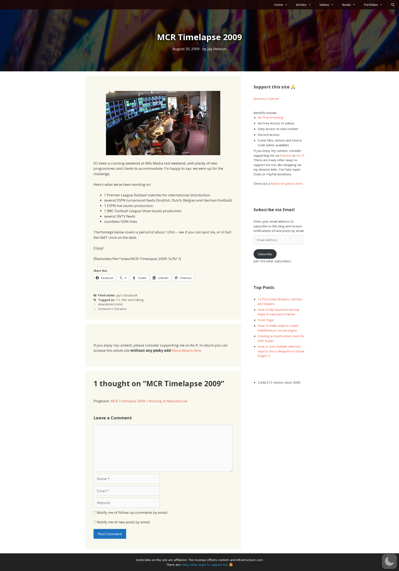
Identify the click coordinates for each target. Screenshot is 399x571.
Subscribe (265, 254)
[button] (389, 561)
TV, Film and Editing (130, 300)
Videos (324, 4)
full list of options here (287, 183)
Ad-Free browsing (270, 117)
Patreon (286, 155)
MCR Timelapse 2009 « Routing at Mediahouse (148, 401)
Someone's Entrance (112, 309)
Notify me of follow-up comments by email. (132, 512)
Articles (301, 4)
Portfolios (371, 4)
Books (346, 4)
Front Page (266, 320)
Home (278, 4)
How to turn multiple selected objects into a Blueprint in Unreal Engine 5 (281, 351)
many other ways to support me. (204, 564)
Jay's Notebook (126, 295)
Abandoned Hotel (110, 304)
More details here (186, 350)
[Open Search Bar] (393, 4)
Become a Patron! (266, 99)
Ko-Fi (300, 155)
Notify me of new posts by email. (124, 522)
